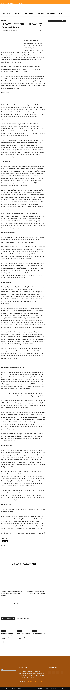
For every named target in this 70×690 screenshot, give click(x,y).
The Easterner (6, 30)
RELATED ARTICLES (8, 619)
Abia (26, 13)
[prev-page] (2, 642)
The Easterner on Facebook (57, 21)
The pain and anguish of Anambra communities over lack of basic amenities (11, 593)
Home (3, 13)
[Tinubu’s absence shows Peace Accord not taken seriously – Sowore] (23, 627)
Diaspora (53, 13)
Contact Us (61, 688)
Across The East (19, 13)
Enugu (43, 13)
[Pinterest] (11, 34)
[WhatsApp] (16, 34)
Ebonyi (38, 13)
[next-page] (5, 642)
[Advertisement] (47, 8)
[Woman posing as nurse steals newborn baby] (38, 627)
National (4, 631)
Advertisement (53, 688)
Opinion (59, 13)
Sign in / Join (20, 3)
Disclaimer (39, 688)
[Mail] (61, 3)
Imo (48, 13)
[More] (20, 34)
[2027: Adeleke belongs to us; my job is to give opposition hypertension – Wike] (8, 627)
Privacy (46, 688)
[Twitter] (64, 3)
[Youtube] (67, 3)
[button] (66, 13)
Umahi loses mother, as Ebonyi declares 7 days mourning (36, 592)
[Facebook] (58, 3)
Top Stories (10, 13)
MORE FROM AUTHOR (22, 619)
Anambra (31, 13)
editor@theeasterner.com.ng (35, 681)
